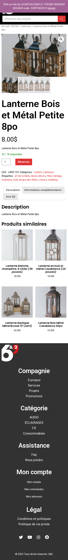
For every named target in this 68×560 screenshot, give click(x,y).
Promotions (34, 396)
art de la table (22, 175)
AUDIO (34, 417)
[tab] (13, 190)
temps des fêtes (28, 179)
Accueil (5, 26)
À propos (34, 380)
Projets (34, 391)
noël (15, 179)
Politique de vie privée (34, 524)
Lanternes (26, 26)
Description (13, 190)
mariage (57, 175)
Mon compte (34, 482)
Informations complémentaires (43, 190)
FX (34, 428)
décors (42, 175)
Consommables (34, 433)
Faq (34, 455)
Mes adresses (34, 496)
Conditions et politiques (34, 519)
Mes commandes (34, 489)
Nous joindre (34, 460)
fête (49, 175)
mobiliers (7, 179)
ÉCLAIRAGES (34, 423)
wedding (53, 179)
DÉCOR (15, 26)
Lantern (38, 172)
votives (43, 179)
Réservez (24, 161)
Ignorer (52, 8)
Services (34, 385)
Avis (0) (10, 196)
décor (34, 175)
